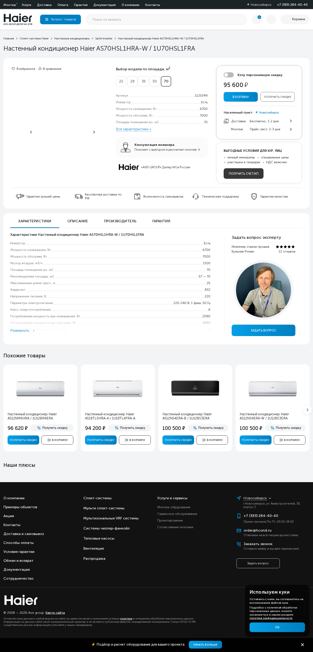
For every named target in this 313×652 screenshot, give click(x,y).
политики (126, 618)
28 (132, 81)
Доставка (44, 5)
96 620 (18, 428)
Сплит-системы (97, 498)
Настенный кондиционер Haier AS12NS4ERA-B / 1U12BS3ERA (187, 416)
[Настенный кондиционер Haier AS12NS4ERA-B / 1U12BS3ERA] (195, 406)
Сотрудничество (18, 578)
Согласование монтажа (175, 527)
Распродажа (94, 558)
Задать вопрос (263, 330)
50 (155, 81)
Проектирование (170, 520)
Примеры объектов (20, 507)
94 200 (95, 428)
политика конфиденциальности (271, 618)
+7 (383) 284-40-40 (292, 5)
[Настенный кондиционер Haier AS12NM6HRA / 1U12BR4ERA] (40, 406)
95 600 (236, 85)
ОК (277, 627)
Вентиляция (93, 548)
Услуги (26, 5)
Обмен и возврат (18, 560)
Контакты (152, 5)
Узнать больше (205, 644)
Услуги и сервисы (172, 498)
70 (166, 81)
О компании (130, 5)
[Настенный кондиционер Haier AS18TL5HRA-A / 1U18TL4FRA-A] (118, 406)
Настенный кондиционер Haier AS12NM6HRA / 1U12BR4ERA (32, 416)
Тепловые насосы (98, 538)
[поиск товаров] (241, 19)
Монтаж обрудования (173, 507)
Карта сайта (55, 613)
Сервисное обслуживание (177, 514)
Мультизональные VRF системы (111, 518)
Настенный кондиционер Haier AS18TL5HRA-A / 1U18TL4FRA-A (110, 416)
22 (121, 81)
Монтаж (9, 5)
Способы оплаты (18, 543)
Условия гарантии (18, 551)
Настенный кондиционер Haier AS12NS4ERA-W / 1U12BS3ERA (264, 416)
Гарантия (81, 5)
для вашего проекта (138, 644)
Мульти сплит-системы (103, 508)
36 (144, 81)
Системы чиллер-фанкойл (106, 528)
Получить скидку (277, 96)
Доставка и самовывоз (23, 534)
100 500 (173, 428)
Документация (104, 5)
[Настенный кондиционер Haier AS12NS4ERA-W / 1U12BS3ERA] (272, 406)
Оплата (63, 5)
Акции (8, 516)
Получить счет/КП (243, 173)
